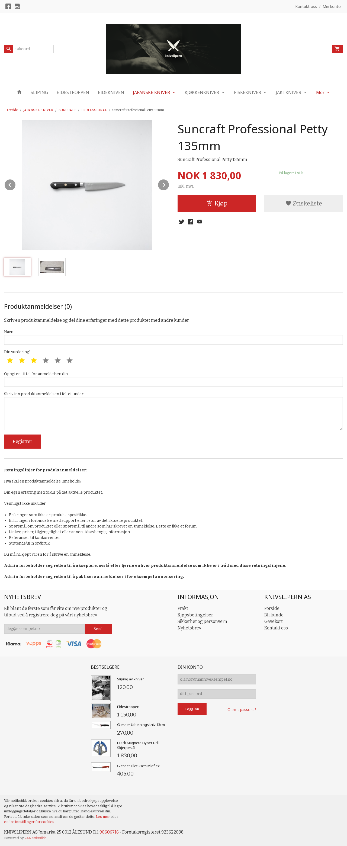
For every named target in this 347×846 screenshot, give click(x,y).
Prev (15, 184)
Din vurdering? (17, 352)
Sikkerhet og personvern (202, 621)
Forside (12, 110)
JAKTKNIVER (288, 92)
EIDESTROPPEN (73, 92)
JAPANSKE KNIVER (151, 92)
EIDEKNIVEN (111, 92)
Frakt (183, 608)
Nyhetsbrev (189, 628)
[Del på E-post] (199, 222)
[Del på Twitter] (182, 222)
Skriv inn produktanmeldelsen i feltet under (43, 394)
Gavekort (273, 621)
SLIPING (39, 92)
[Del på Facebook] (191, 222)
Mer (320, 92)
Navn (8, 332)
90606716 (109, 832)
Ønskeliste (306, 203)
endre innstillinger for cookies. (29, 822)
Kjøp (220, 203)
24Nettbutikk (35, 838)
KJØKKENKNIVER (202, 92)
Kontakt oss (276, 628)
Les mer (103, 817)
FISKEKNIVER (247, 92)
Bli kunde (274, 614)
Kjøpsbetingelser (195, 614)
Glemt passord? (241, 709)
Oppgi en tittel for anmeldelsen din (36, 374)
